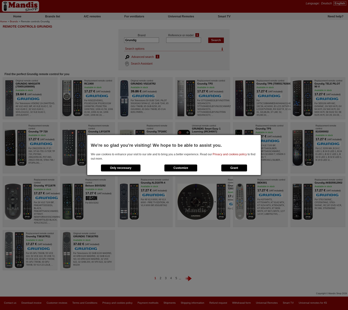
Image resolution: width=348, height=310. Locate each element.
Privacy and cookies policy (230, 154)
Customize (180, 167)
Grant (234, 167)
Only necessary (120, 167)
